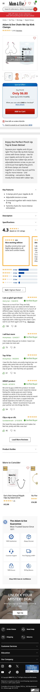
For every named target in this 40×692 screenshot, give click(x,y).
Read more (31, 322)
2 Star (15, 279)
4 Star (15, 273)
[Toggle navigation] (3, 3)
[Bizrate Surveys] (36, 671)
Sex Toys (11, 20)
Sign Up (20, 613)
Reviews (19, 31)
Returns (29, 637)
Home (5, 20)
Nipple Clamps (29, 20)
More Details (20, 104)
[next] (36, 76)
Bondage (19, 20)
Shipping (9, 637)
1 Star (15, 282)
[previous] (4, 76)
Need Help (30, 629)
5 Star (15, 269)
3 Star (15, 276)
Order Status (11, 629)
